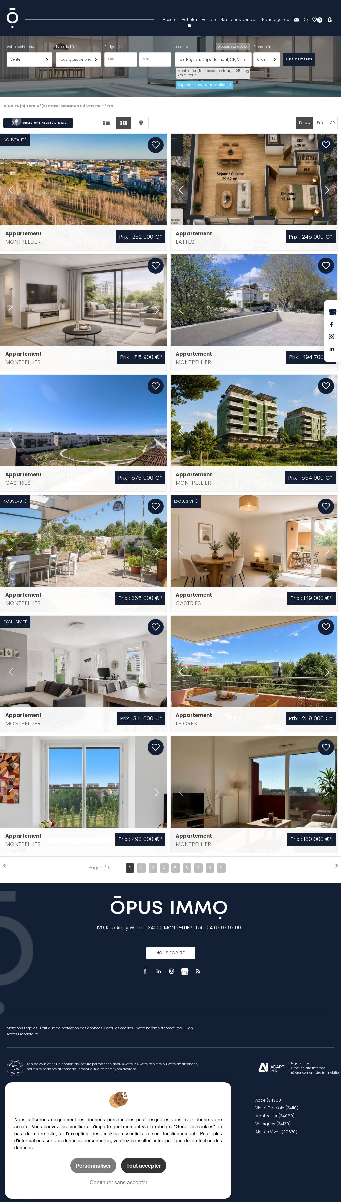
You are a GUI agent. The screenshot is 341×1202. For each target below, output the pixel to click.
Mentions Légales (22, 1028)
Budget (111, 46)
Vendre (209, 19)
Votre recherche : (21, 46)
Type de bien (67, 46)
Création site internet (308, 1068)
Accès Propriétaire (22, 1034)
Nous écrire (170, 953)
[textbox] (214, 60)
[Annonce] (83, 192)
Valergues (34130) (273, 1124)
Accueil (170, 19)
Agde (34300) (269, 1100)
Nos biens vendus (239, 19)
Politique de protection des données (71, 1028)
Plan (189, 1028)
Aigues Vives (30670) (276, 1132)
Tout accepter (143, 1165)
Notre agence (275, 19)
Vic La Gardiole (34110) (276, 1108)
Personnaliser (93, 1165)
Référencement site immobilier (315, 1072)
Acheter (189, 19)
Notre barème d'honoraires (159, 1028)
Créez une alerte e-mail (44, 123)
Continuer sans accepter (118, 1182)
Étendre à (261, 46)
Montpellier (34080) (275, 1116)
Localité (181, 46)
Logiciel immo (302, 1063)
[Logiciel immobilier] (271, 1068)
